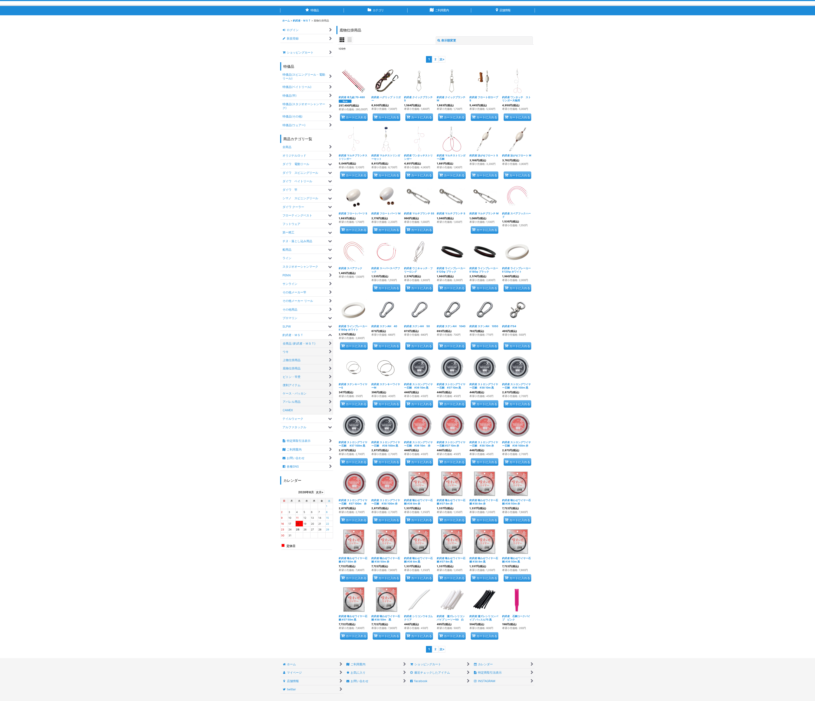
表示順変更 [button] (448, 40)
